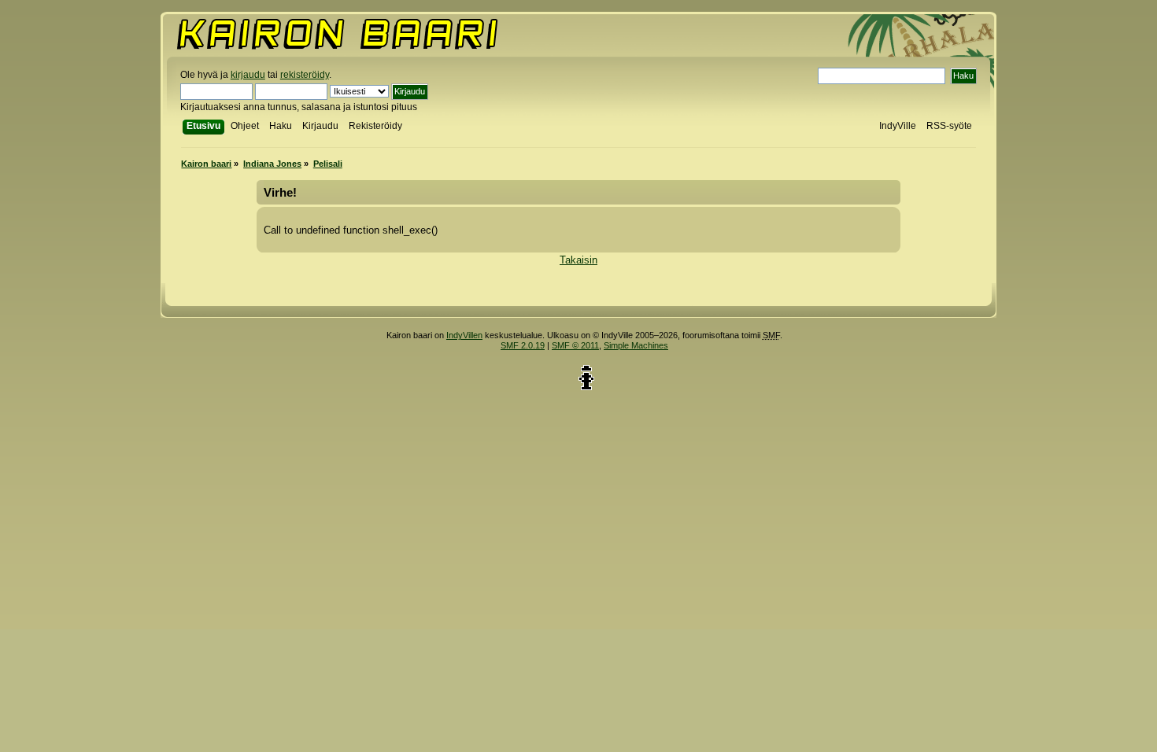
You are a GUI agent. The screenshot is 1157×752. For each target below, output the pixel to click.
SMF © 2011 (575, 345)
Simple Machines (636, 345)
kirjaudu (248, 74)
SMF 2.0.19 (523, 345)
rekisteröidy (304, 74)
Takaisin (578, 260)
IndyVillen (464, 335)
